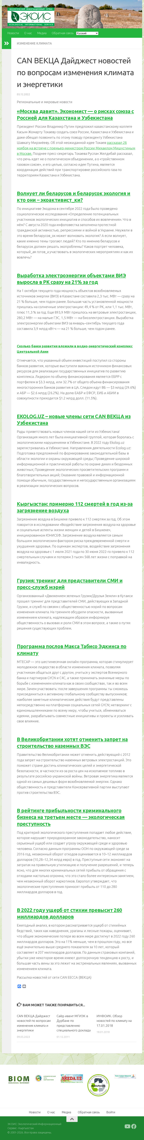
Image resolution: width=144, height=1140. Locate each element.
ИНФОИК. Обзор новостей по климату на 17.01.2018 (114, 1020)
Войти (110, 1112)
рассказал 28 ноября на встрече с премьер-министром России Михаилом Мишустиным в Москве (76, 148)
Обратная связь (63, 33)
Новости (13, 33)
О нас (28, 33)
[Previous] (42, 1078)
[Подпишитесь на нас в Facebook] (133, 1126)
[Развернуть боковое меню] (6, 43)
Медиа (41, 33)
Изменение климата (34, 43)
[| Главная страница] (31, 17)
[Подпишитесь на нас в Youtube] (127, 1126)
